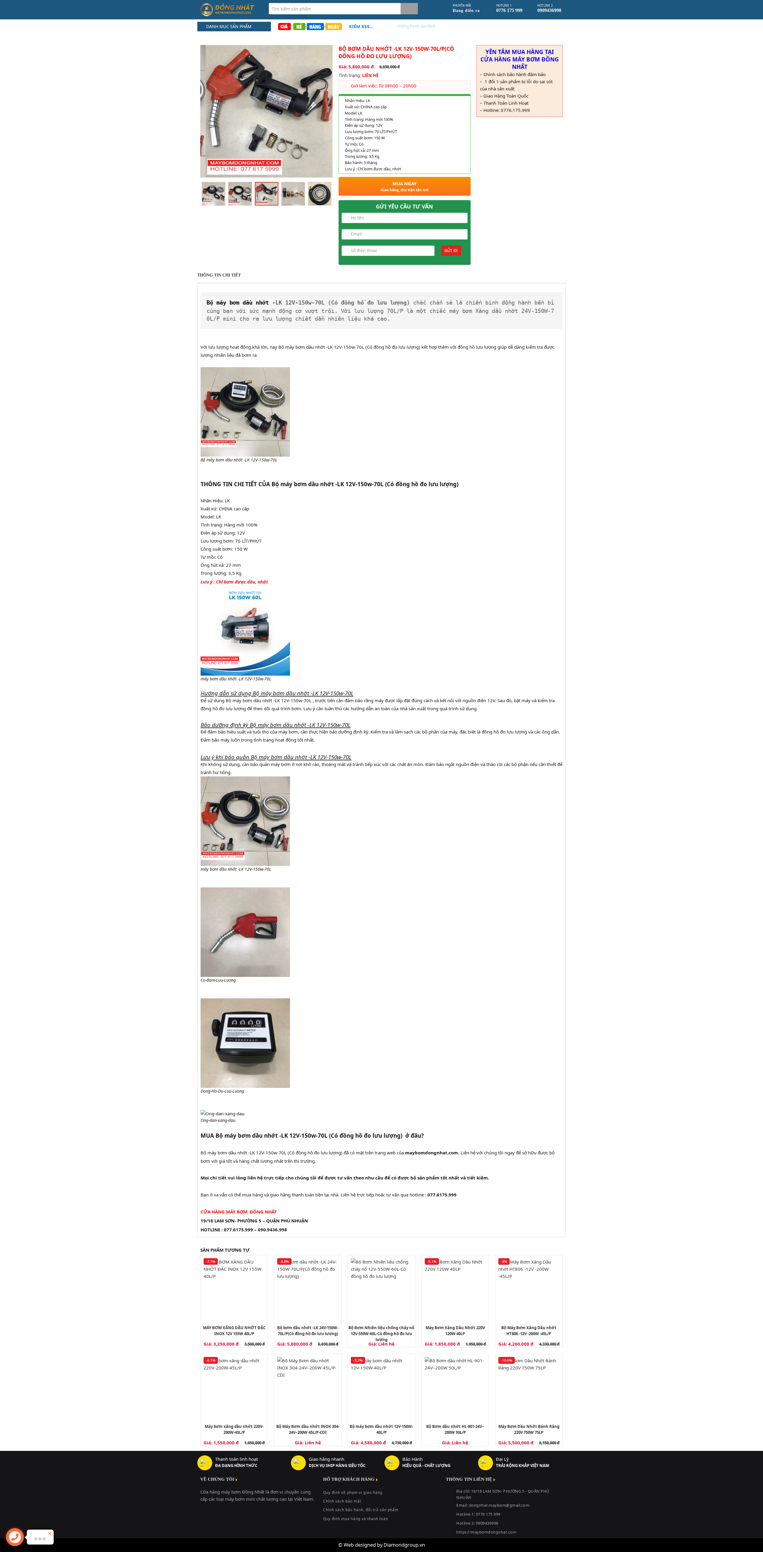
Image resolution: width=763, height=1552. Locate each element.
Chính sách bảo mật (342, 1501)
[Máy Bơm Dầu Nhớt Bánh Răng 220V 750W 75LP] (528, 1387)
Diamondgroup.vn (404, 1544)
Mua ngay (405, 186)
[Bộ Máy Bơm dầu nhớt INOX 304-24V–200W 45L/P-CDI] (307, 1387)
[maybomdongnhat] (230, 9)
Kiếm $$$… (361, 26)
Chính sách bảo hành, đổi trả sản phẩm (360, 1509)
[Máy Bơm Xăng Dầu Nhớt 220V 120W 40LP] (455, 1288)
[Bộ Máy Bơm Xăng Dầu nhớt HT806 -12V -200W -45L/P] (528, 1288)
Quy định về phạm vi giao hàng (352, 1492)
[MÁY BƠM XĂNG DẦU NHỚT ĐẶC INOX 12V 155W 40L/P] (234, 1288)
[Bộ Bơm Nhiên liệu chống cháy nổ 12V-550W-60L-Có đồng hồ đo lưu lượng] (381, 1288)
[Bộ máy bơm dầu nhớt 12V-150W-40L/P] (381, 1387)
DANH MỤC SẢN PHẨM (229, 26)
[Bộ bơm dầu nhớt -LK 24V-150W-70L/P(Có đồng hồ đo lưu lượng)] (307, 1288)
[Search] (409, 8)
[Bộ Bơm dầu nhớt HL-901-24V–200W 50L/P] (455, 1387)
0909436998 (487, 1523)
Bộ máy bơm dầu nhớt (238, 302)
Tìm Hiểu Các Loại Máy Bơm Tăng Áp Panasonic (439, 25)
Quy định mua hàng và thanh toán (355, 1518)
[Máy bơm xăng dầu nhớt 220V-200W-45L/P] (234, 1387)
